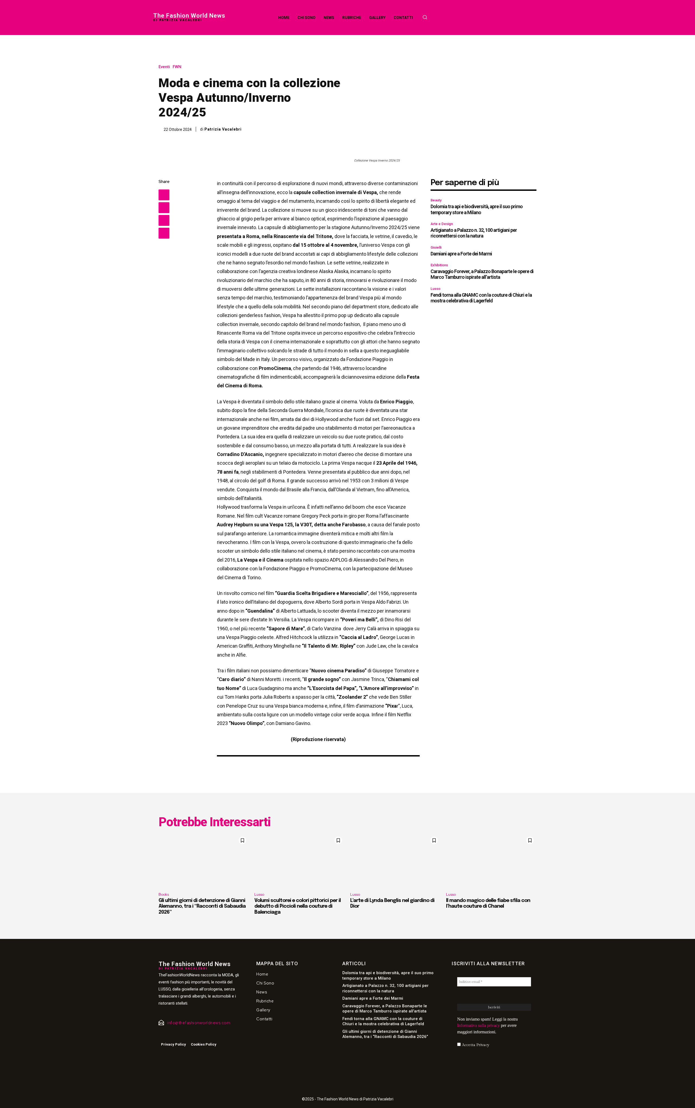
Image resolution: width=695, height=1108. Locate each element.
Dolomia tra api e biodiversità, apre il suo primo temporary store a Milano (477, 209)
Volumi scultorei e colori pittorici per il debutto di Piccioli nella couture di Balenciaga (297, 906)
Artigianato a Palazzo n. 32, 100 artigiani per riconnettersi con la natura (474, 233)
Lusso (435, 289)
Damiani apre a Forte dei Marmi (461, 254)
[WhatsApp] (164, 233)
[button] (424, 17)
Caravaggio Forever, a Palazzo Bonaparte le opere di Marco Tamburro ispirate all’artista (482, 274)
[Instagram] (168, 1035)
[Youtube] (176, 1035)
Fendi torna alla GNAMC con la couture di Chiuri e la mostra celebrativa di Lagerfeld (481, 298)
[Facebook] (164, 194)
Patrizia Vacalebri (223, 129)
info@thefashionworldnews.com (198, 1022)
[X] (164, 207)
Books (164, 894)
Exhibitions (439, 265)
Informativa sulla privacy (478, 1025)
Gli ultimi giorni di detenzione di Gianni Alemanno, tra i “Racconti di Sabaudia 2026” (202, 906)
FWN (177, 67)
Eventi (164, 67)
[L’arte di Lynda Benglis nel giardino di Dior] (395, 861)
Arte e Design (442, 224)
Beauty (436, 200)
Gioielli (436, 247)
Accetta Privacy (475, 1045)
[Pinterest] (164, 220)
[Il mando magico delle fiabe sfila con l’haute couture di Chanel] (491, 861)
